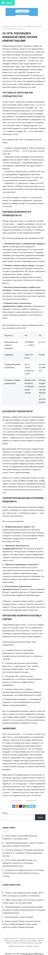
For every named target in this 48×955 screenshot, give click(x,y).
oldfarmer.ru (38, 953)
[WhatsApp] (27, 806)
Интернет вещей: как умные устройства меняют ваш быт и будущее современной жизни (24, 910)
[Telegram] (34, 806)
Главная (29, 917)
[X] (20, 806)
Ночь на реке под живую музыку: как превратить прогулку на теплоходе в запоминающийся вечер (19, 863)
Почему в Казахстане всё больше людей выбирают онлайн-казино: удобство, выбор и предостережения (21, 924)
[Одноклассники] (17, 806)
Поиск (5, 813)
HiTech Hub (24, 12)
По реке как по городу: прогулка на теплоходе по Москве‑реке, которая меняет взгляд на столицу (23, 873)
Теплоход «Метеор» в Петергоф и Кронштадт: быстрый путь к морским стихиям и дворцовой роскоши (23, 853)
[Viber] (24, 806)
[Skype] (30, 806)
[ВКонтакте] (13, 806)
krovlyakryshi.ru (26, 953)
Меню (9, 2)
